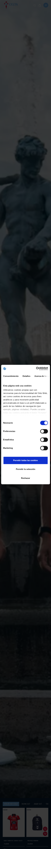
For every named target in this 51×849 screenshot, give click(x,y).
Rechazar (25, 478)
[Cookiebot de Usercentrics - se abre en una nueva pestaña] (36, 368)
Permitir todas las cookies (25, 460)
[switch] (44, 431)
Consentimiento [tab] (10, 376)
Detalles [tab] (26, 376)
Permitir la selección (25, 469)
